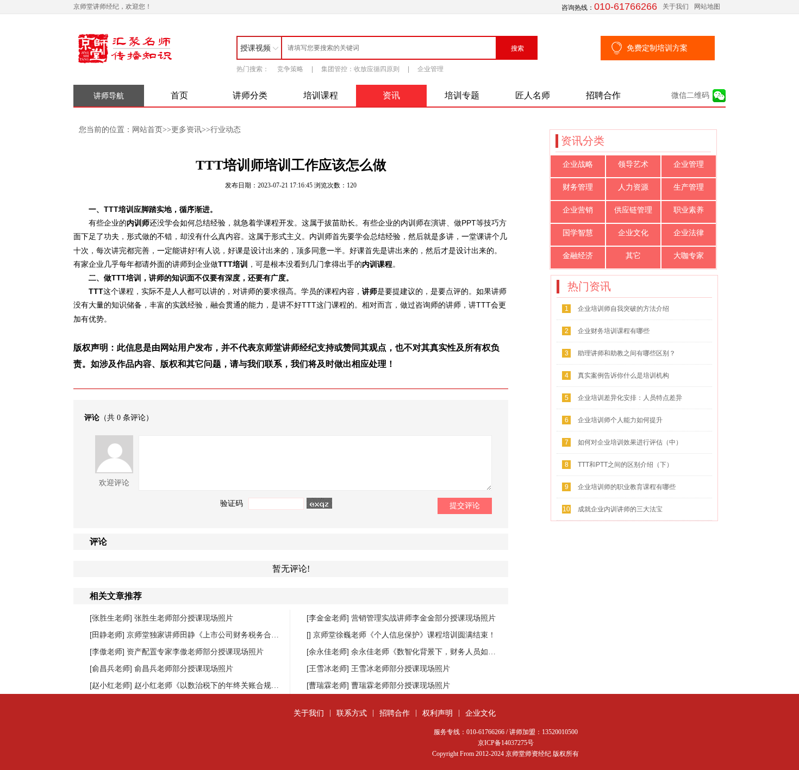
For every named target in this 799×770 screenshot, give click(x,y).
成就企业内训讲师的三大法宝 (620, 509)
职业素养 (688, 210)
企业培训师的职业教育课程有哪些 (627, 487)
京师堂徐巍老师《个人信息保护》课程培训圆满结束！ (404, 634)
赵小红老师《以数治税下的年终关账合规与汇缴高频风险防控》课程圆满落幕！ (267, 685)
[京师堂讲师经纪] (125, 63)
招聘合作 (603, 95)
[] (310, 634)
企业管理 (430, 69)
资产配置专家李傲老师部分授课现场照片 (195, 651)
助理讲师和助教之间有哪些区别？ (627, 353)
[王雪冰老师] (329, 668)
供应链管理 (633, 210)
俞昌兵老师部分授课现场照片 (183, 668)
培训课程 (320, 95)
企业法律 (688, 233)
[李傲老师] (108, 651)
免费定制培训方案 (657, 47)
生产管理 (688, 187)
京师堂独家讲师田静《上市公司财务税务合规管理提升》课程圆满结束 (245, 634)
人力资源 (633, 187)
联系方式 (351, 713)
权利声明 (437, 713)
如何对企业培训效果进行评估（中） (630, 442)
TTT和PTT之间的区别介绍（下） (625, 464)
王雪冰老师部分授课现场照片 (400, 668)
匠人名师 (532, 95)
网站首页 (147, 129)
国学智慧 (578, 233)
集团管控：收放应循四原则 (360, 69)
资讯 (391, 95)
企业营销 (578, 210)
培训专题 (462, 95)
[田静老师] (108, 634)
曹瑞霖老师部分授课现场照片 (400, 685)
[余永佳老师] (329, 651)
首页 (179, 95)
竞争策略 (290, 69)
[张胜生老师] (112, 618)
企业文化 (633, 233)
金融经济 (578, 256)
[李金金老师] (329, 618)
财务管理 (578, 187)
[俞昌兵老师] (112, 668)
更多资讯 (186, 129)
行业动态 (225, 129)
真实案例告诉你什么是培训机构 (623, 375)
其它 (633, 256)
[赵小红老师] (112, 685)
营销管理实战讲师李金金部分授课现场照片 (423, 618)
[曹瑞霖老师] (329, 685)
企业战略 (578, 164)
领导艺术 (633, 164)
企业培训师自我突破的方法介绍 (623, 308)
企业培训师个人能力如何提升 (620, 420)
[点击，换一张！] (319, 503)
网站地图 (707, 6)
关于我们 (676, 6)
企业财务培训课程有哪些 (614, 331)
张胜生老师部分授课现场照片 (183, 618)
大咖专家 (688, 256)
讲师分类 (250, 95)
